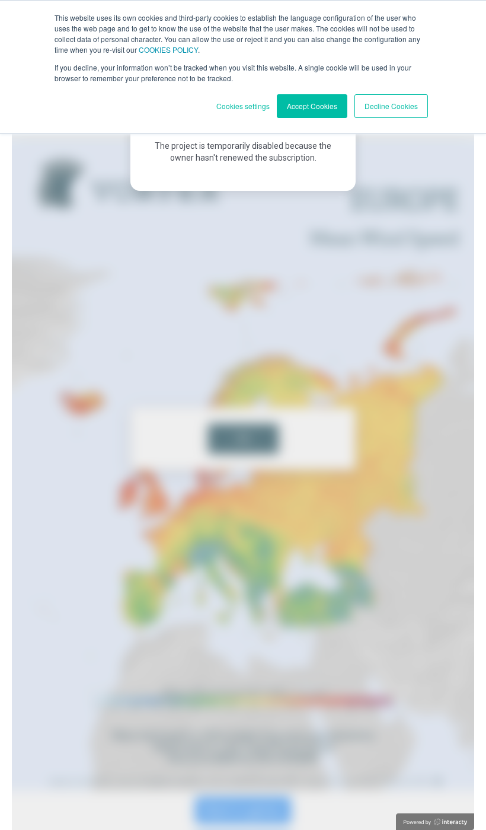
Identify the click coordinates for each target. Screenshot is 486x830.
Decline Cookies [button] (391, 106)
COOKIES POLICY (168, 49)
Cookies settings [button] (243, 106)
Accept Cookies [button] (312, 106)
